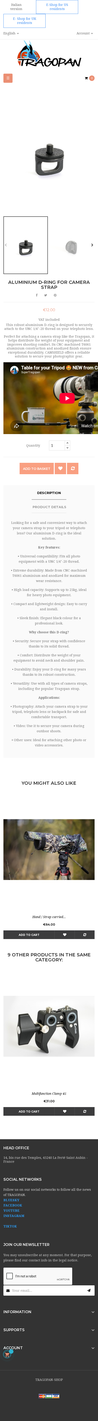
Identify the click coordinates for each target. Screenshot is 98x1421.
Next (92, 245)
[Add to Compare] (72, 468)
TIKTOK (10, 1226)
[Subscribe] (89, 1290)
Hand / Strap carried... (49, 917)
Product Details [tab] (49, 507)
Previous (5, 245)
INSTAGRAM (13, 1216)
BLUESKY (11, 1200)
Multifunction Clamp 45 (49, 1093)
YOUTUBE (11, 1210)
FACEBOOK (12, 1205)
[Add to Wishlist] (60, 468)
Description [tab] (49, 493)
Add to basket (36, 469)
